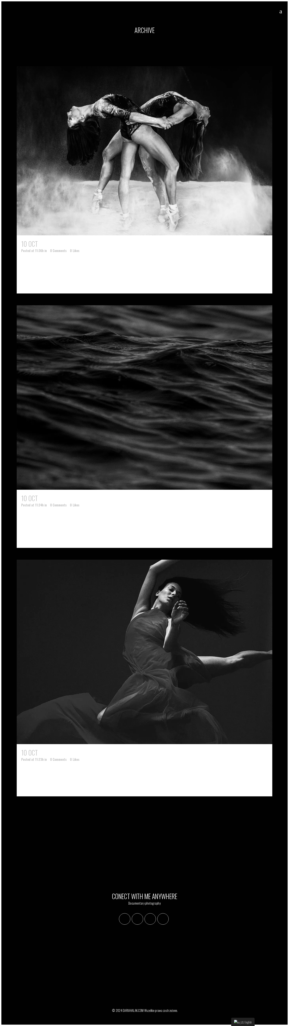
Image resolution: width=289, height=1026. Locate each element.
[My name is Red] (144, 652)
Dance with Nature (63, 498)
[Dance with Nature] (144, 397)
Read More (37, 283)
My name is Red (58, 752)
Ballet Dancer (57, 244)
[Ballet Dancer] (144, 150)
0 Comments (58, 250)
